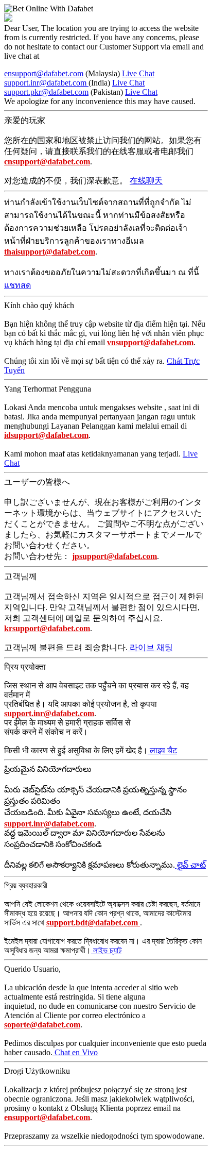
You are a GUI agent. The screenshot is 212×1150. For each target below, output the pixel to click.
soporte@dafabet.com (42, 1024)
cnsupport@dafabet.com (47, 161)
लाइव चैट (162, 750)
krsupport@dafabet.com (47, 628)
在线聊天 (146, 180)
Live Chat (138, 73)
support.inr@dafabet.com (46, 82)
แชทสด (17, 285)
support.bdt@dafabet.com (93, 922)
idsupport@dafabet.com (46, 435)
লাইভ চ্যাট (106, 950)
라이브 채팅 (150, 647)
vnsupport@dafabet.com (150, 342)
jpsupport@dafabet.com (114, 556)
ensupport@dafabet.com (43, 73)
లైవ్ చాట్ (190, 864)
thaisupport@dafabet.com (49, 251)
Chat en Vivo (75, 1052)
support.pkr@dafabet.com (46, 92)
